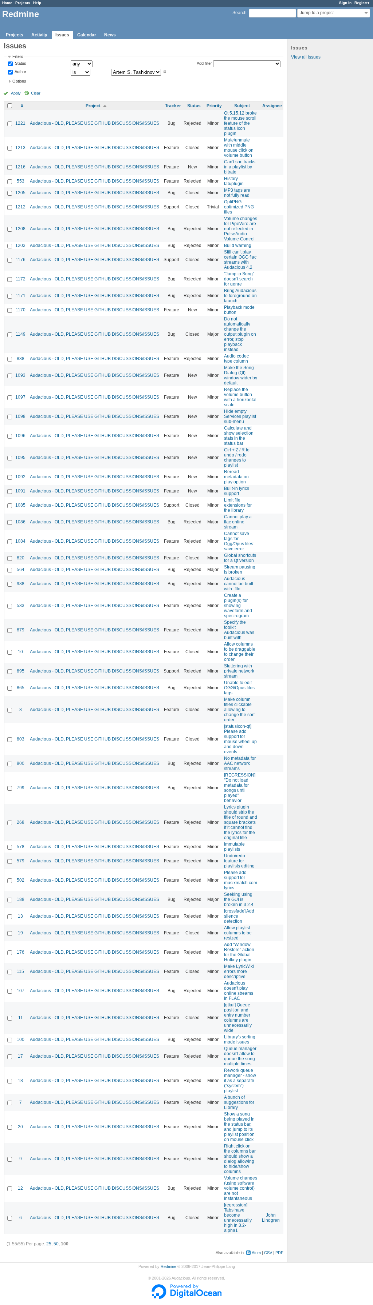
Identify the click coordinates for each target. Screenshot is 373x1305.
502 (20, 880)
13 (20, 916)
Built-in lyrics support (236, 491)
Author (20, 71)
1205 (20, 192)
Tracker (173, 105)
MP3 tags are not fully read (237, 193)
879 (20, 629)
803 (20, 739)
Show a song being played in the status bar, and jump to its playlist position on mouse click (239, 1127)
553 (20, 181)
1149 (20, 334)
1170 (20, 309)
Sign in (345, 3)
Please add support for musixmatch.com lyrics (240, 880)
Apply (16, 93)
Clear (35, 93)
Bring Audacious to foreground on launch (240, 295)
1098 (20, 416)
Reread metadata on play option (236, 476)
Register (361, 3)
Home (7, 3)
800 (20, 763)
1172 (20, 279)
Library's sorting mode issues (239, 1039)
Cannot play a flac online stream (238, 522)
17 (20, 1056)
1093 (20, 375)
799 (20, 787)
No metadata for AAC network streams (240, 763)
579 (20, 860)
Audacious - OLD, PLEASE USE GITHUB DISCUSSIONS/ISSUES (94, 123)
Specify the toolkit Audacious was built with (239, 630)
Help (37, 3)
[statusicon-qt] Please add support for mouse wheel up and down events (240, 739)
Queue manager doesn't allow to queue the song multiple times (240, 1056)
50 (56, 1243)
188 (20, 899)
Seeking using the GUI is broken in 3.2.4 (239, 899)
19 (20, 932)
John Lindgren (271, 1218)
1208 (20, 228)
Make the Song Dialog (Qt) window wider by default (240, 375)
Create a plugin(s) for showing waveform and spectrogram (238, 605)
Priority (214, 105)
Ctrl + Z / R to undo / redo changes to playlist (237, 457)
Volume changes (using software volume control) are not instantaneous (240, 1188)
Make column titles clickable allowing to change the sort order (239, 709)
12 (20, 1188)
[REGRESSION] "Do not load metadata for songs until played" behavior (239, 788)
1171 (20, 295)
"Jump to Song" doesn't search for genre (239, 279)
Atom (256, 1252)
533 (20, 605)
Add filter (204, 63)
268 (20, 822)
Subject (242, 105)
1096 (20, 435)
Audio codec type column (236, 359)
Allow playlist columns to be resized (238, 933)
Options (19, 81)
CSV (268, 1252)
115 (20, 971)
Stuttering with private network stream (239, 671)
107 (20, 990)
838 (20, 358)
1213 (20, 147)
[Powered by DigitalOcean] (186, 1297)
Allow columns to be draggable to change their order (239, 652)
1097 (20, 397)
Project (93, 105)
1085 (20, 505)
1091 (20, 491)
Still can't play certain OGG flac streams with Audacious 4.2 (240, 260)
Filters (17, 56)
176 (20, 952)
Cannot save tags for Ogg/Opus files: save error (239, 541)
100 (20, 1039)
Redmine (168, 1266)
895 (20, 671)
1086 (20, 521)
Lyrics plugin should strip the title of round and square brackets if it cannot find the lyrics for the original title (240, 822)
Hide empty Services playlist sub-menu (240, 416)
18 (20, 1080)
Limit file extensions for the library (238, 505)
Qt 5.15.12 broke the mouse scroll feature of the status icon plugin (240, 123)
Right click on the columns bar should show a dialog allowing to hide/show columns (240, 1159)
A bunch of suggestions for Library (239, 1102)
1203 (20, 245)
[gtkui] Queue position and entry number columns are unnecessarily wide (238, 1017)
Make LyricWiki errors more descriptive (239, 971)
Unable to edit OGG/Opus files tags (239, 687)
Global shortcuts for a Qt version (240, 558)
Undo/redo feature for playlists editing (239, 861)
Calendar (86, 34)
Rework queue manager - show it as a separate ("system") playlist (240, 1080)
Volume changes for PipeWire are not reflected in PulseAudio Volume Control (240, 229)
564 (20, 569)
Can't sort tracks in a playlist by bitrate (239, 167)
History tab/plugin (234, 181)
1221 (20, 123)
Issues (62, 34)
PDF (279, 1252)
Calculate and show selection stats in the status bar (239, 436)
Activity (39, 34)
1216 (20, 166)
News (110, 34)
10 (20, 651)
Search (239, 12)
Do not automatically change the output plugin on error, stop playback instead (240, 334)
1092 (20, 476)
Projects (22, 3)
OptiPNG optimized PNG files (239, 207)
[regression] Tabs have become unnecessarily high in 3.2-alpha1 (238, 1217)
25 (48, 1243)
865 (20, 687)
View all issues (306, 57)
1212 (20, 206)
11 (20, 1017)
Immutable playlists (234, 847)
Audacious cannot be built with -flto (238, 583)
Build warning (237, 245)
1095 (20, 457)
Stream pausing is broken (239, 569)
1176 (20, 259)
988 (20, 583)
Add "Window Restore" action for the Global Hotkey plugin (239, 952)
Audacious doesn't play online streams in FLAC (238, 991)
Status (20, 63)
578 (20, 846)
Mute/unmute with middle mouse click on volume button (239, 147)
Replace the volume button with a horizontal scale (240, 397)
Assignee (272, 105)
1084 (20, 541)
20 (20, 1126)
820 (20, 557)
